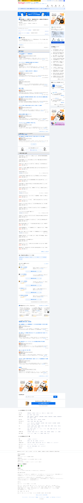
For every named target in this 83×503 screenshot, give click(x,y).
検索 (64, 0)
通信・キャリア (20, 483)
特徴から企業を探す (24, 459)
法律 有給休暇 (29, 431)
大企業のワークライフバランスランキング (23, 478)
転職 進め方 (27, 257)
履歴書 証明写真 (50, 416)
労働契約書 (52, 431)
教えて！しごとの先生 (29, 451)
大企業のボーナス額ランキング (30, 477)
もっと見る (45, 263)
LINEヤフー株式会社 (20, 469)
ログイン (32, 3)
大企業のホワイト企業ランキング (49, 477)
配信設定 (32, 456)
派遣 (35, 444)
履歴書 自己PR (36, 416)
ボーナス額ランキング (27, 474)
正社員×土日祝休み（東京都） (23, 134)
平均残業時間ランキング (21, 475)
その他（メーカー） (30, 489)
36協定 (45, 431)
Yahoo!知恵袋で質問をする (43, 403)
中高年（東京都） (21, 51)
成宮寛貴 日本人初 (61, 0)
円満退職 (41, 421)
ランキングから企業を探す (30, 459)
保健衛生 (21, 491)
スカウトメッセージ (20, 456)
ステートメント (42, 497)
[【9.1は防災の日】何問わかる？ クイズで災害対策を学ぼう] (29, 1)
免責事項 (47, 497)
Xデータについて (58, 497)
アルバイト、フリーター (30, 444)
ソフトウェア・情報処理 (26, 483)
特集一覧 (56, 6)
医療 (18, 491)
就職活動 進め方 (21, 257)
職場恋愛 (42, 433)
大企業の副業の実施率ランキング (34, 479)
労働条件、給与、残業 (38, 442)
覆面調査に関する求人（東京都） (25, 321)
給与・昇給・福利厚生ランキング (41, 475)
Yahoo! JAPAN (49, 0)
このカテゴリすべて (56, 442)
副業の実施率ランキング (50, 475)
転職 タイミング (39, 257)
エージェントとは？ (62, 106)
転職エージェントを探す (38, 459)
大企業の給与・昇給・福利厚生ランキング (23, 479)
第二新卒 (20, 259)
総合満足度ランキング (34, 474)
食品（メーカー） (20, 485)
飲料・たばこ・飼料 (26, 485)
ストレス (38, 433)
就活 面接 (38, 424)
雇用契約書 (48, 431)
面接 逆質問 (43, 419)
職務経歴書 (55, 416)
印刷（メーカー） (48, 485)
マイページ (63, 6)
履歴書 (28, 416)
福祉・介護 (27, 491)
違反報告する (46, 47)
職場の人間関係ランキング (58, 474)
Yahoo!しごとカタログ (22, 451)
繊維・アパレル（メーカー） (33, 485)
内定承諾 (28, 421)
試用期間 (59, 431)
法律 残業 (33, 431)
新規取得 (37, 2)
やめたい (48, 433)
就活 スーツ (28, 424)
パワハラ (28, 433)
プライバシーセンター (32, 497)
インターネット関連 (33, 483)
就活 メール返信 (33, 424)
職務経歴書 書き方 (59, 416)
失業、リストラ (44, 442)
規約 (37, 497)
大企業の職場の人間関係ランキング (34, 478)
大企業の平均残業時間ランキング (44, 478)
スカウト (59, 6)
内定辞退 (32, 421)
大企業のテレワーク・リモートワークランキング (56, 478)
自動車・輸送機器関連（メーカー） (22, 489)
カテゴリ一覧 (35, 451)
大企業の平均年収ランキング (21, 477)
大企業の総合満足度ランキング (40, 477)
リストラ (56, 431)
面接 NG (28, 419)
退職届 (35, 421)
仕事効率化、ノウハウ (49, 442)
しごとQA (52, 6)
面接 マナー (35, 419)
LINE (23, 465)
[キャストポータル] (26, 385)
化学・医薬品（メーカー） (55, 485)
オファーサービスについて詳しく (58, 42)
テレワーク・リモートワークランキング (30, 475)
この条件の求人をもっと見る (43, 131)
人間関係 (35, 433)
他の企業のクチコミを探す (43, 305)
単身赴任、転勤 (29, 442)
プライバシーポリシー (25, 497)
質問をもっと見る (44, 251)
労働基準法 (41, 431)
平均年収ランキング (20, 474)
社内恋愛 (45, 433)
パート (37, 444)
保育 (24, 491)
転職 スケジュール (33, 257)
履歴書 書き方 (32, 416)
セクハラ (32, 433)
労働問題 (33, 442)
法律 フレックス (37, 431)
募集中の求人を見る (33, 271)
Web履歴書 (28, 456)
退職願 (37, 421)
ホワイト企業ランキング (41, 474)
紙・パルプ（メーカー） (42, 485)
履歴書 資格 (46, 416)
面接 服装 (32, 419)
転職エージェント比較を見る (58, 104)
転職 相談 (44, 257)
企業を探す (47, 6)
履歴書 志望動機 (41, 416)
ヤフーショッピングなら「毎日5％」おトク (41, 3)
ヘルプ (53, 0)
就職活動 (21, 22)
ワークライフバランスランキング (50, 474)
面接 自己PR (39, 419)
